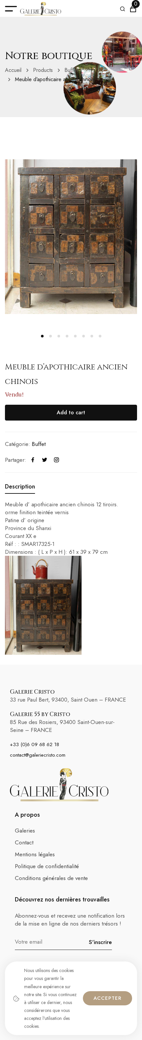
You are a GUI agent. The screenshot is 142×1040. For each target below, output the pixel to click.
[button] (42, 336)
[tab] (20, 486)
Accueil (13, 70)
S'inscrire (100, 942)
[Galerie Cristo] (40, 9)
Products (43, 70)
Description (20, 486)
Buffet (71, 70)
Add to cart (71, 412)
